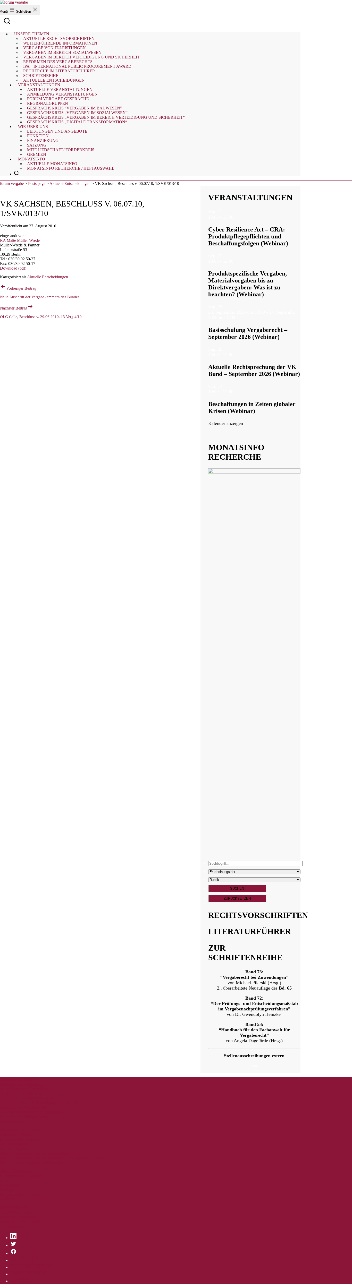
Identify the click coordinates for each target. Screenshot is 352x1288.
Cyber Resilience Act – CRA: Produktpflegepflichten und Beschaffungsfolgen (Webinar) (248, 236)
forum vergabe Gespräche (21, 1139)
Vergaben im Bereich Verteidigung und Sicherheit (40, 1103)
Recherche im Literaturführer (23, 1116)
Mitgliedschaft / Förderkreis (22, 1194)
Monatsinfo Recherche (18, 1217)
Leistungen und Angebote (57, 131)
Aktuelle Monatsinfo (16, 1212)
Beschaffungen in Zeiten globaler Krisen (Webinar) (252, 407)
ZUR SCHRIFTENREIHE (245, 952)
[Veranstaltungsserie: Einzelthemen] (236, 261)
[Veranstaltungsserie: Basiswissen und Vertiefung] (239, 317)
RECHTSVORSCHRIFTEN (258, 915)
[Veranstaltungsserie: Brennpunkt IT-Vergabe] (236, 217)
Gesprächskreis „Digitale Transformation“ (77, 122)
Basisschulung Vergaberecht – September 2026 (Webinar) (247, 333)
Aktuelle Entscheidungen (54, 80)
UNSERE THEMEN (18, 1079)
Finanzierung (10, 1185)
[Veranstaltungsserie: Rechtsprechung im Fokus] (236, 354)
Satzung (6, 1190)
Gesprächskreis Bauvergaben (23, 1148)
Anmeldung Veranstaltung (21, 1134)
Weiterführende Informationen (24, 1089)
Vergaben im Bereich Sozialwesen (28, 1098)
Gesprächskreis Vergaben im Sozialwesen (34, 1153)
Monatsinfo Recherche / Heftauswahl (70, 168)
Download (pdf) (13, 268)
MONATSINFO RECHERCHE (236, 452)
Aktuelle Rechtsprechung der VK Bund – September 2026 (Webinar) (254, 370)
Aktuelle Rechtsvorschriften (22, 1084)
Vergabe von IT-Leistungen (22, 1093)
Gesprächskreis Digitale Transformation (32, 1162)
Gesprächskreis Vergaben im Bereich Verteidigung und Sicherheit (53, 1158)
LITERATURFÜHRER (249, 931)
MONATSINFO (14, 1208)
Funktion (7, 1180)
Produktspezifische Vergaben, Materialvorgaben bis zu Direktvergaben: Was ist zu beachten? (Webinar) (247, 284)
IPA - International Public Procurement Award (37, 1112)
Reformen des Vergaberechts (23, 1107)
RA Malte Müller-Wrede (20, 240)
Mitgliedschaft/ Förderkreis (60, 150)
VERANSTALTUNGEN (250, 197)
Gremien (36, 154)
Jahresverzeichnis (14, 1226)
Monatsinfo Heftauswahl (20, 1222)
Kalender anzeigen (225, 423)
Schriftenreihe (11, 1121)
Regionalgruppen (14, 1144)
